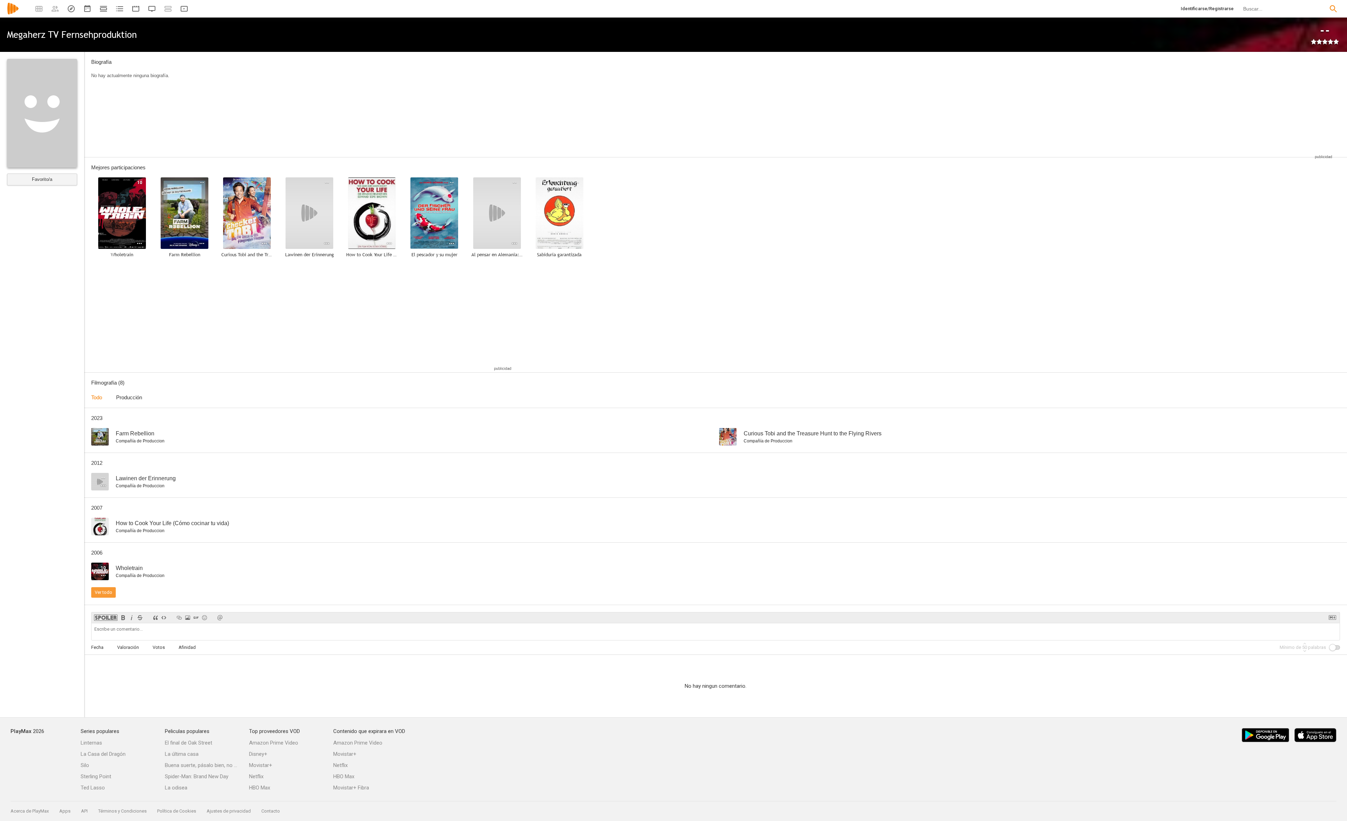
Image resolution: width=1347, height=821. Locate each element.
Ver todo (103, 592)
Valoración (128, 647)
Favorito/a (42, 179)
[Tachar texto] (140, 617)
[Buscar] (1333, 9)
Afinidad (187, 647)
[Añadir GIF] (196, 617)
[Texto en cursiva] (131, 617)
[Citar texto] (155, 617)
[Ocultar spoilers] (106, 617)
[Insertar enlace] (179, 617)
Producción (129, 397)
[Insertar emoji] (204, 617)
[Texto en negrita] (123, 617)
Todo (96, 397)
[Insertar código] (164, 617)
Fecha (97, 647)
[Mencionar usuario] (220, 617)
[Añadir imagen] (187, 617)
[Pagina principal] (13, 13)
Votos (159, 647)
